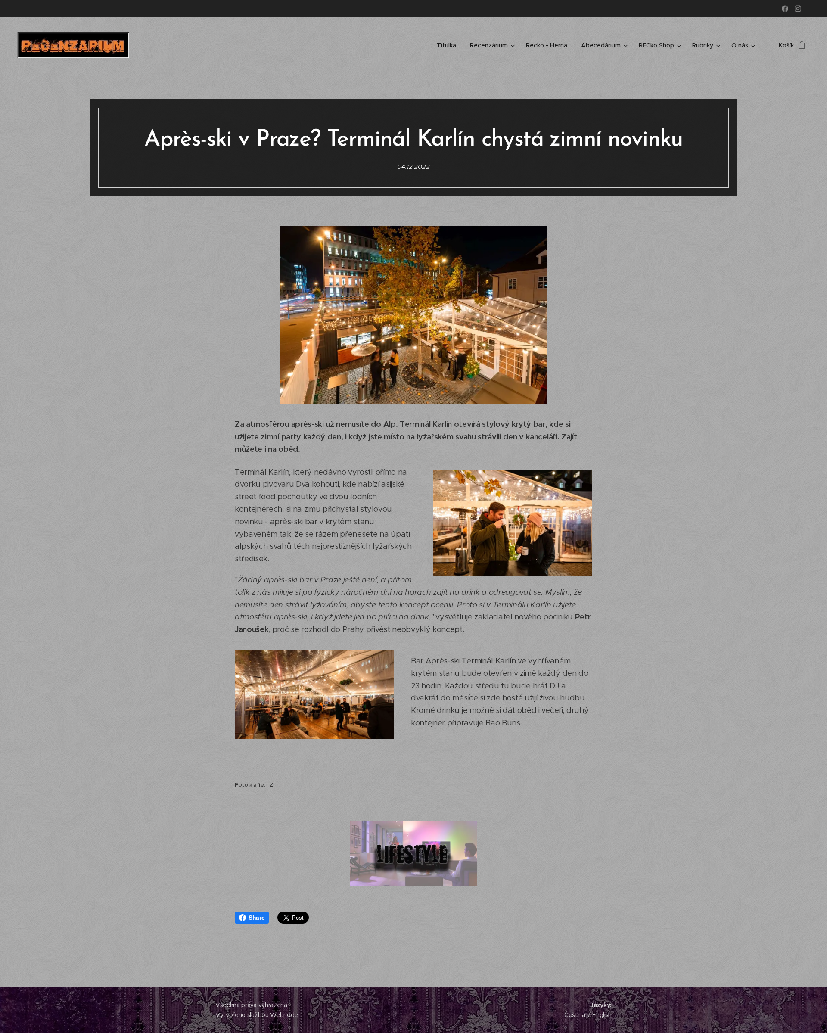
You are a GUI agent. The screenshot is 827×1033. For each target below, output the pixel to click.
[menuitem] (449, 45)
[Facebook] (785, 8)
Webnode (284, 1015)
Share (256, 917)
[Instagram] (798, 8)
